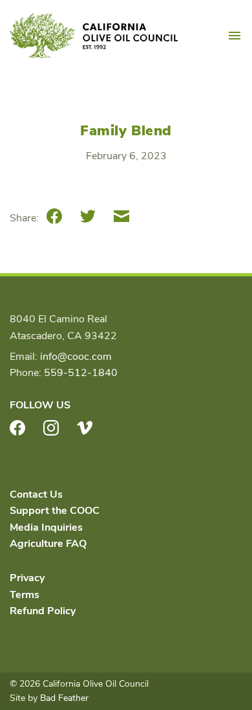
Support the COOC (55, 511)
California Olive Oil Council (94, 35)
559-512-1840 (81, 373)
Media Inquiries (46, 527)
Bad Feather (64, 698)
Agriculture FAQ (48, 544)
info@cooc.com (76, 356)
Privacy (27, 578)
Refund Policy (43, 611)
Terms (24, 595)
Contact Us (36, 494)
